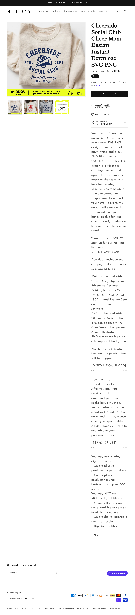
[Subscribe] (56, 573)
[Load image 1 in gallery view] (15, 107)
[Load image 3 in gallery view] (46, 107)
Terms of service (83, 608)
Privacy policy (49, 608)
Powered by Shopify (33, 609)
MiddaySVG (19, 609)
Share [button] (97, 535)
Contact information (66, 608)
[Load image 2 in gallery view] (31, 107)
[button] (70, 11)
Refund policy (114, 608)
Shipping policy (99, 608)
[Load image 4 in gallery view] (62, 107)
